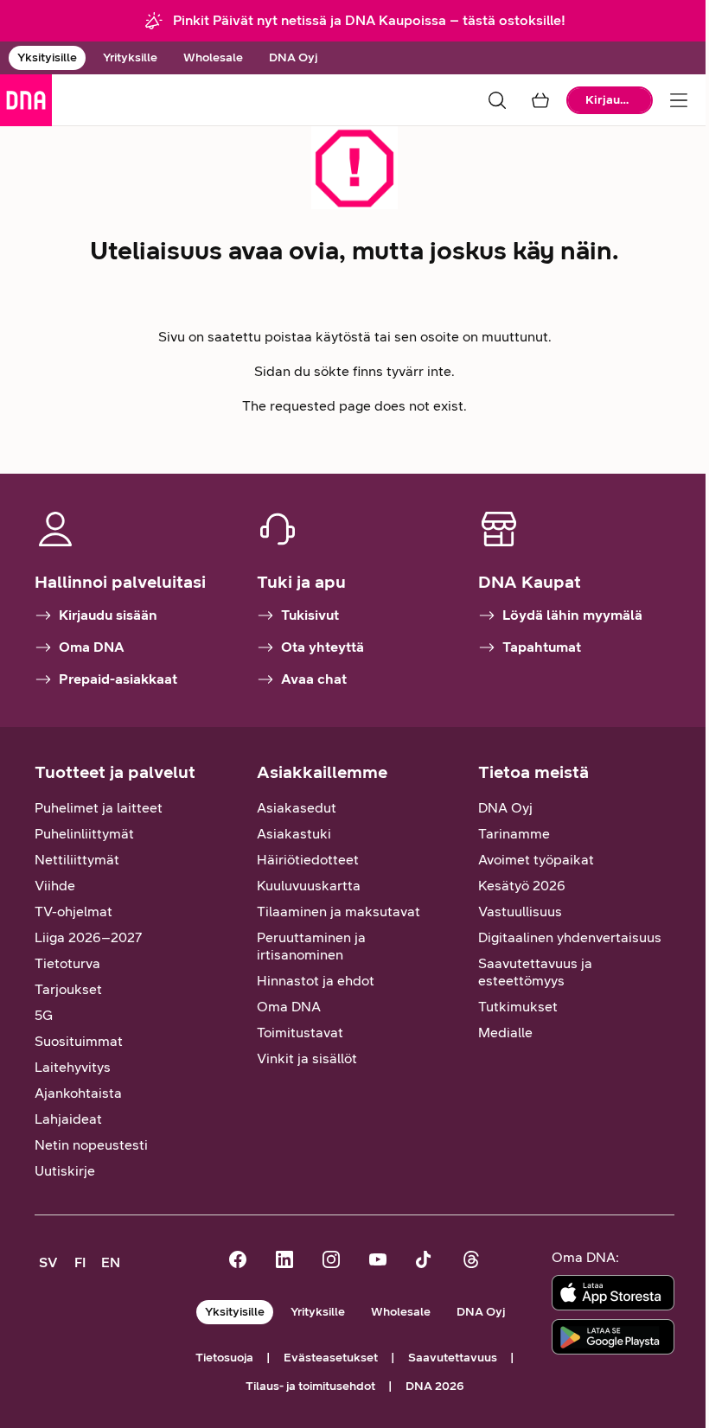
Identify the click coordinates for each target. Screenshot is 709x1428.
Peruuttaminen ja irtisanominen (311, 946)
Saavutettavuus (452, 1357)
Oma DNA (92, 647)
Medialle (505, 1032)
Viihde (55, 885)
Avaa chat (314, 679)
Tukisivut (310, 615)
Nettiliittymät (77, 859)
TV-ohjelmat (73, 911)
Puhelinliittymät (84, 834)
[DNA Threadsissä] (471, 1261)
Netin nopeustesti (91, 1145)
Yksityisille (47, 57)
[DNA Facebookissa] (237, 1261)
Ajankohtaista (78, 1093)
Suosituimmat (79, 1041)
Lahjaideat (68, 1119)
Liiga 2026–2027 (88, 937)
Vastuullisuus (520, 911)
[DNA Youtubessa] (377, 1261)
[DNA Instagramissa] (331, 1261)
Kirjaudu (610, 99)
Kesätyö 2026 (521, 885)
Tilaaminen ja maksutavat (338, 911)
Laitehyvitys (73, 1067)
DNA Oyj (293, 57)
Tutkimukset (518, 1006)
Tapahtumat (541, 647)
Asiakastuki (294, 834)
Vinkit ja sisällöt (307, 1058)
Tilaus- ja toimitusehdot (310, 1386)
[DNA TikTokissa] (424, 1261)
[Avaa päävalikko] (678, 100)
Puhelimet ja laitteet (99, 808)
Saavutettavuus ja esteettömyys (535, 972)
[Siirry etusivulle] (26, 100)
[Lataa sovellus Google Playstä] (613, 1337)
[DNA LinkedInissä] (284, 1261)
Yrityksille (130, 57)
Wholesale (213, 57)
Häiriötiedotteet (308, 859)
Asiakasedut (296, 808)
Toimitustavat (300, 1032)
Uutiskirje (65, 1171)
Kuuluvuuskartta (309, 885)
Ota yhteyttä (322, 647)
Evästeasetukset (331, 1357)
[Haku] (497, 100)
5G (44, 1015)
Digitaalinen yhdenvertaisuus (569, 937)
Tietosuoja (224, 1357)
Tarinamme (514, 834)
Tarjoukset (68, 989)
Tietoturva (67, 963)
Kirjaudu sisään (108, 615)
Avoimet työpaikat (536, 859)
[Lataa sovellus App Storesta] (613, 1292)
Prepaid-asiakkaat (118, 679)
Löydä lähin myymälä (572, 615)
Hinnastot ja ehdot (315, 980)
